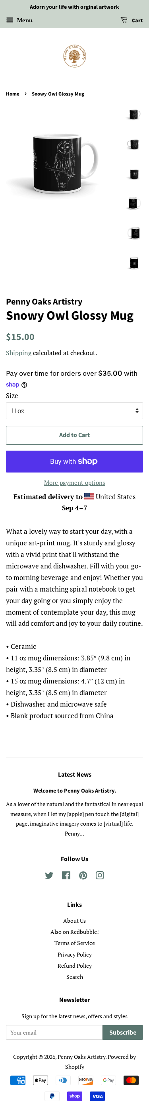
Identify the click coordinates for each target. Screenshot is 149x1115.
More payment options (74, 482)
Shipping (18, 352)
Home (12, 94)
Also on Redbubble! (74, 931)
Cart (137, 21)
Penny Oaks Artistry (81, 1056)
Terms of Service (74, 943)
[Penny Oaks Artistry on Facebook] (66, 877)
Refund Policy (75, 965)
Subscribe (122, 1032)
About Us (74, 920)
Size (12, 395)
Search (74, 976)
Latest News (74, 774)
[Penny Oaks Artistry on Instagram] (99, 877)
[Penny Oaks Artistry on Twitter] (49, 877)
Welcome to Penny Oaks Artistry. (74, 791)
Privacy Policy (75, 954)
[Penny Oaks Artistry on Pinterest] (83, 877)
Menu (24, 20)
